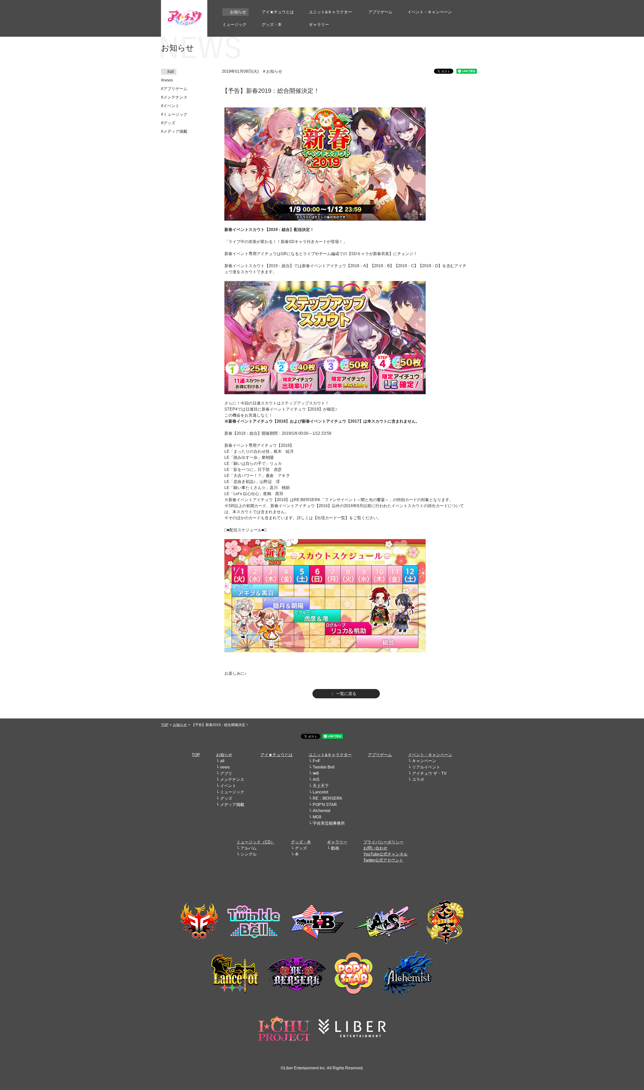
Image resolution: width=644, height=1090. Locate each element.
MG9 (317, 817)
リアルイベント (426, 767)
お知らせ (180, 725)
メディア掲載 (232, 804)
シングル (248, 854)
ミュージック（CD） (255, 842)
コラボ (418, 779)
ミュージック (232, 792)
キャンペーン (424, 761)
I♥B (316, 773)
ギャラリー (337, 842)
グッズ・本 (301, 842)
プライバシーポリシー (383, 842)
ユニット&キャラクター (330, 755)
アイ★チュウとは (276, 755)
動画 (335, 848)
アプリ (226, 773)
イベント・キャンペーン (430, 755)
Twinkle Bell (324, 767)
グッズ (226, 798)
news (225, 767)
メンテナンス (232, 779)
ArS (316, 779)
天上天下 (321, 786)
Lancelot (320, 792)
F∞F (316, 761)
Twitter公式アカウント (383, 860)
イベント (228, 786)
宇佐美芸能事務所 (329, 823)
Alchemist (321, 811)
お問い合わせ (375, 848)
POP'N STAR (325, 804)
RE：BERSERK (327, 798)
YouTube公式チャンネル (385, 854)
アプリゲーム (380, 755)
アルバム (248, 848)
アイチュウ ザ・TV (429, 773)
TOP (164, 725)
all (222, 761)
